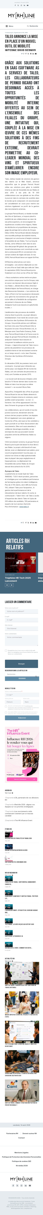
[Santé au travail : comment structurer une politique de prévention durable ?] (22, 1090)
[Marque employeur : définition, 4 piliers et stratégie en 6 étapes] (22, 1002)
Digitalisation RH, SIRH (21, 32)
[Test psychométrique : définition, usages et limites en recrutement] (22, 1032)
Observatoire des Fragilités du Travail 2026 (18, 838)
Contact (21, 1138)
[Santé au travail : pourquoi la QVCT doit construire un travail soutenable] (22, 973)
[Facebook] (15, 5)
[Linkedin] (24, 5)
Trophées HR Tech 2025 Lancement (18, 579)
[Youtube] (27, 5)
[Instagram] (21, 5)
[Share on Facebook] (25, 54)
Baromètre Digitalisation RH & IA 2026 (16, 850)
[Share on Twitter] (28, 54)
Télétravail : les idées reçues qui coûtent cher (19, 924)
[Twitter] (18, 5)
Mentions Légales (21, 1152)
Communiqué (9, 32)
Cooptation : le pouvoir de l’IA (14, 936)
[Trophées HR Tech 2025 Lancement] (20, 562)
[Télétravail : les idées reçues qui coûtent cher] (9, 920)
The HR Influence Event (23, 820)
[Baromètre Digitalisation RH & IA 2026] (9, 846)
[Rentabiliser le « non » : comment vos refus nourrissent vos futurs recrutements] (9, 944)
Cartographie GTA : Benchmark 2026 (15, 862)
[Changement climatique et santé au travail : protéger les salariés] (9, 892)
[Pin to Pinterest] (30, 54)
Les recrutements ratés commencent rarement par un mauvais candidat (19, 813)
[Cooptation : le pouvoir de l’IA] (9, 932)
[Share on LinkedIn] (33, 54)
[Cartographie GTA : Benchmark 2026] (9, 858)
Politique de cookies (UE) (21, 1161)
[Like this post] (23, 54)
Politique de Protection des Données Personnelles (21, 1157)
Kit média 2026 (22, 1166)
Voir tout (8, 793)
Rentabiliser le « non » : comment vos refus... (18, 948)
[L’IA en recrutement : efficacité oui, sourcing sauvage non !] (9, 906)
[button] (7, 585)
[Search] (32, 26)
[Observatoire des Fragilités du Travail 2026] (9, 834)
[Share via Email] (35, 54)
